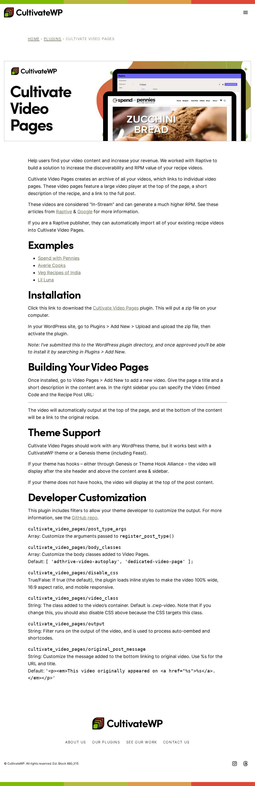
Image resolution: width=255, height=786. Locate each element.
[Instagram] (234, 763)
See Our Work (141, 742)
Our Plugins (106, 742)
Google (84, 211)
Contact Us (176, 742)
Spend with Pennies (58, 258)
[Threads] (245, 763)
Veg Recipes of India (59, 272)
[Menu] (245, 12)
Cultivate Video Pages (116, 308)
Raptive (64, 211)
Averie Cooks (51, 265)
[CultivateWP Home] (33, 12)
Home (34, 39)
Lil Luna (46, 279)
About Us (75, 742)
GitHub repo (84, 517)
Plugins (53, 39)
